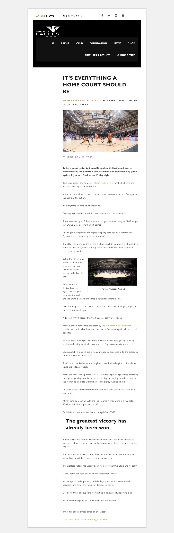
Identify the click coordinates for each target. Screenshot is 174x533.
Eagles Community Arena (101, 183)
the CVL (96, 374)
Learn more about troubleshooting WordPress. (85, 519)
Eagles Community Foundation (116, 325)
